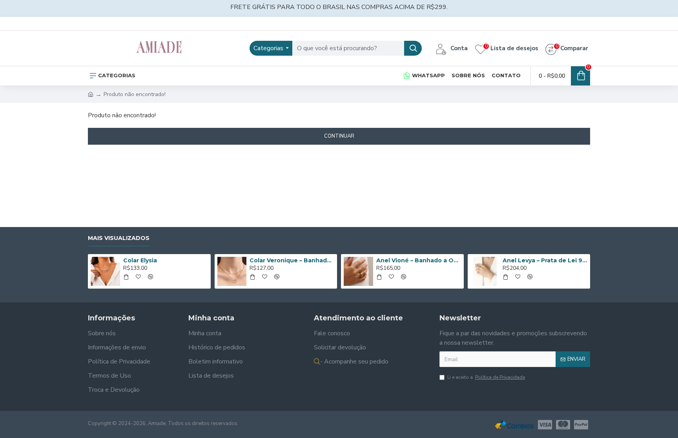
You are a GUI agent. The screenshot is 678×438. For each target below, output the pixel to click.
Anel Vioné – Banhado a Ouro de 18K (418, 260)
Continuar (339, 136)
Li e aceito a (486, 377)
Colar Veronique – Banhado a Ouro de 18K (292, 260)
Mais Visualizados (118, 238)
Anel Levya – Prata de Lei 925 (545, 260)
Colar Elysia (140, 260)
